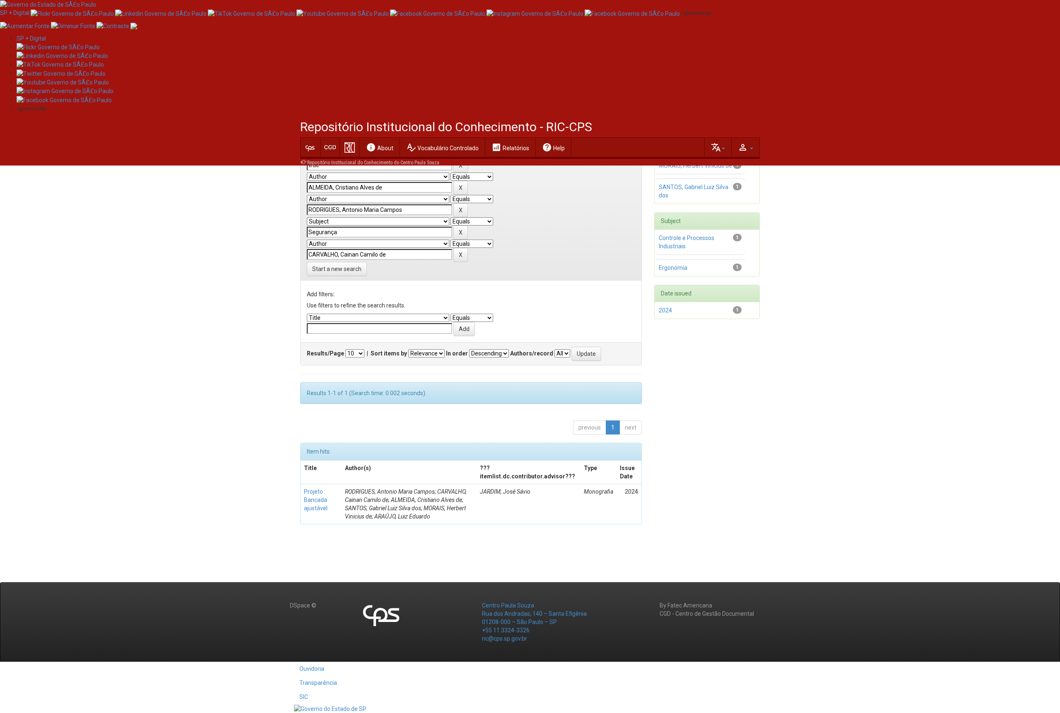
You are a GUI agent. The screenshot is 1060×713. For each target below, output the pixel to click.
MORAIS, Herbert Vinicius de (695, 165)
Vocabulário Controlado (442, 147)
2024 (665, 310)
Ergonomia (673, 267)
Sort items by (389, 353)
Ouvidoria (311, 668)
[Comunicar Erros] (133, 25)
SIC (303, 697)
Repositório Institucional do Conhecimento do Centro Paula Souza (373, 163)
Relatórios (510, 147)
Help (553, 147)
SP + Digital (14, 13)
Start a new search (336, 269)
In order (457, 353)
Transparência (318, 682)
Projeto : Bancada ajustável (316, 499)
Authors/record (531, 353)
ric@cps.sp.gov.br (504, 638)
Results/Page (325, 353)
